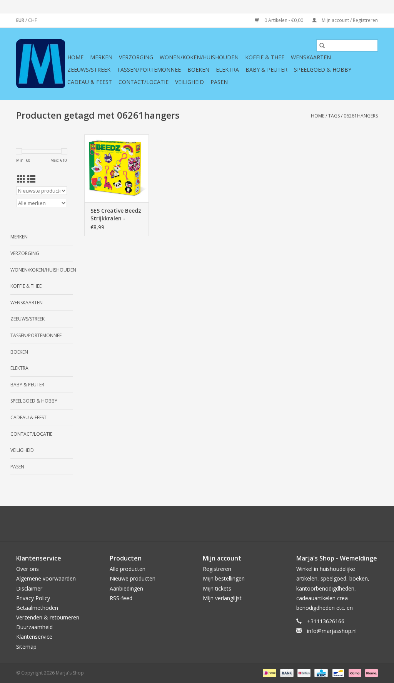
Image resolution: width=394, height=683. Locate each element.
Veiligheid (189, 82)
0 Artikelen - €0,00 (283, 20)
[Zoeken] (322, 45)
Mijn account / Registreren (349, 20)
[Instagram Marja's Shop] (238, 523)
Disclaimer (29, 588)
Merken (101, 57)
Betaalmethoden (37, 607)
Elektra (227, 69)
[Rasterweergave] (21, 179)
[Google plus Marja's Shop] (183, 523)
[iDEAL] (268, 672)
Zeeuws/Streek (88, 69)
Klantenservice (34, 636)
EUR (20, 20)
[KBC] (320, 672)
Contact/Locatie (144, 82)
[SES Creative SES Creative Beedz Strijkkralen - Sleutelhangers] (116, 168)
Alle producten (127, 568)
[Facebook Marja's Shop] (155, 523)
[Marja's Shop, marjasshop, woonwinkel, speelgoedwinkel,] (40, 63)
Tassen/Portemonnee (149, 69)
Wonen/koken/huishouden (199, 57)
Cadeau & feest (89, 82)
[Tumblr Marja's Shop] (225, 523)
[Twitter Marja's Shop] (169, 523)
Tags (334, 115)
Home (75, 57)
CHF (32, 20)
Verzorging (136, 57)
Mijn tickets (217, 588)
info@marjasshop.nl (332, 630)
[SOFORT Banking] (354, 672)
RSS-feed (121, 598)
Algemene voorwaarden (46, 578)
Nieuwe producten (132, 578)
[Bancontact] (337, 672)
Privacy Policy (33, 598)
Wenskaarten (311, 57)
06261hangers (361, 115)
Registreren (217, 568)
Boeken (198, 69)
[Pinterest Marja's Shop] (197, 523)
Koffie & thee (264, 57)
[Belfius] (303, 672)
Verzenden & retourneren (47, 617)
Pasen (219, 82)
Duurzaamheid (34, 627)
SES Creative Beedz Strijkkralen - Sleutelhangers (115, 214)
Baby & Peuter (266, 69)
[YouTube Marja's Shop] (211, 523)
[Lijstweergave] (31, 179)
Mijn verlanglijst (222, 598)
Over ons (27, 568)
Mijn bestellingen (224, 578)
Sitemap (26, 646)
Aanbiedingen (126, 588)
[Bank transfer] (286, 672)
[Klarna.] (370, 672)
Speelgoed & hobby (322, 69)
